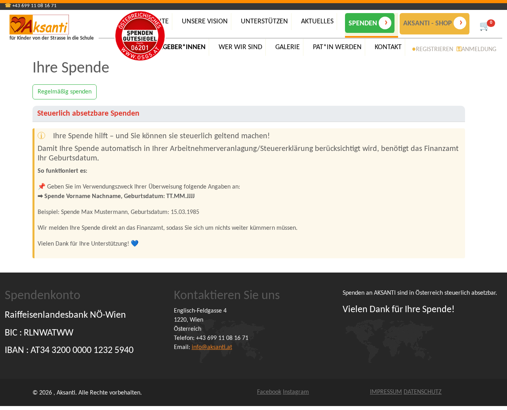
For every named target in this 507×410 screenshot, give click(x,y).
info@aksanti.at (212, 347)
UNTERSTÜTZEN (264, 21)
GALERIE (287, 47)
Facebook (269, 392)
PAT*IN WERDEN (337, 47)
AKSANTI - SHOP (433, 22)
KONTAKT (388, 47)
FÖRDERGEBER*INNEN (172, 47)
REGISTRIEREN (434, 49)
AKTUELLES (317, 21)
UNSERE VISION (205, 21)
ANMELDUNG (478, 49)
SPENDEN (368, 22)
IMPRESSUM (386, 392)
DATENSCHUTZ (423, 392)
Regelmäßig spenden (64, 92)
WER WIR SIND (240, 47)
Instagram (296, 392)
